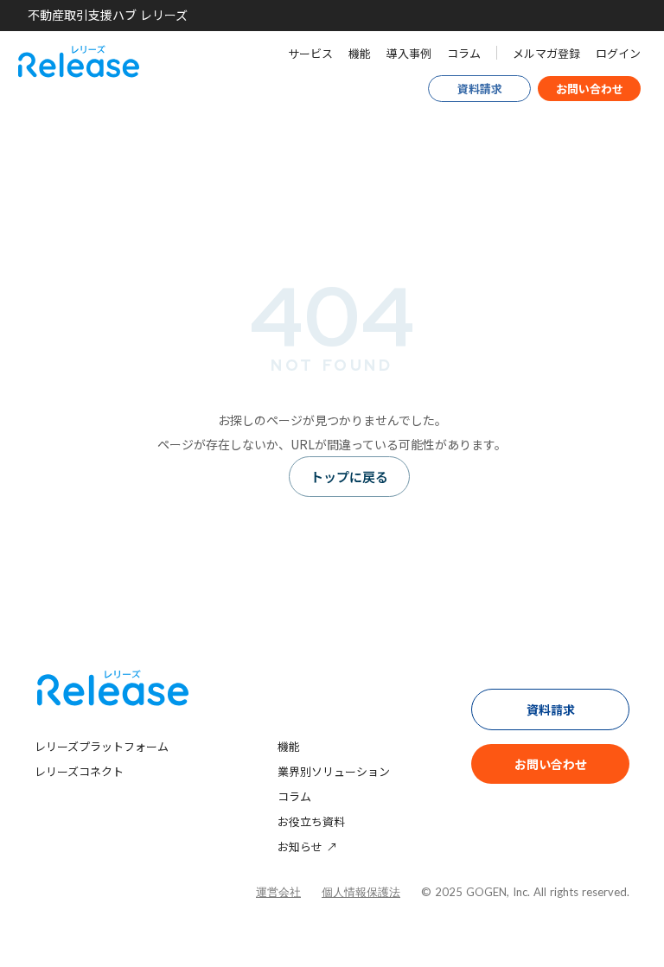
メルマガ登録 (546, 53)
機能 (359, 53)
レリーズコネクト (79, 771)
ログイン (618, 53)
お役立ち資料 (311, 821)
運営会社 (278, 892)
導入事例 (408, 53)
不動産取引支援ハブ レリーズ (108, 15)
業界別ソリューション (334, 771)
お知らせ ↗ (307, 846)
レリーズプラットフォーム (102, 746)
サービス (310, 53)
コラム (464, 53)
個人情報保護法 (361, 892)
